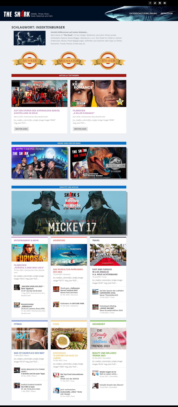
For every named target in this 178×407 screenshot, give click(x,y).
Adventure (66, 274)
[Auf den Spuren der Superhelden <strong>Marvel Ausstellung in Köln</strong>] (39, 93)
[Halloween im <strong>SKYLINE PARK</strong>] (56, 304)
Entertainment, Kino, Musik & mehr (36, 117)
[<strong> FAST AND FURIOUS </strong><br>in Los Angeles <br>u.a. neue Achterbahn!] (108, 255)
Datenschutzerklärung (143, 13)
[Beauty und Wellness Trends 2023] (108, 338)
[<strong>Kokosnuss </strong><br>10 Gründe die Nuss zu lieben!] (69, 338)
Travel (104, 277)
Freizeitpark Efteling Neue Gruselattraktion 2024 (111, 308)
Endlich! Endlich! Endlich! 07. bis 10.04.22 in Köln (31, 386)
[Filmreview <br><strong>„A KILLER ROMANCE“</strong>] (98, 93)
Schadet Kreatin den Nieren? (111, 385)
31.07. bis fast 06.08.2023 (32, 288)
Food (65, 360)
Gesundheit (107, 358)
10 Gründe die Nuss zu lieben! (65, 355)
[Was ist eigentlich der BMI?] (30, 338)
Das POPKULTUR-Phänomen (68, 270)
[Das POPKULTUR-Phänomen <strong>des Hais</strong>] (69, 255)
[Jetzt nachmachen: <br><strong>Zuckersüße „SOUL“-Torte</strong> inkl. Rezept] (56, 390)
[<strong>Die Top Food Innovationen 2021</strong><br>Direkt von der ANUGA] (56, 375)
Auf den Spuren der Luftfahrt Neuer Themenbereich (112, 293)
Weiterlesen (21, 129)
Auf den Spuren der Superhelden (37, 111)
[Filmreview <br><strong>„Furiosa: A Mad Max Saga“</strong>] (30, 253)
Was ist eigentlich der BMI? (29, 353)
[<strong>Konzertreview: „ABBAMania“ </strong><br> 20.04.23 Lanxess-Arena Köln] (17, 305)
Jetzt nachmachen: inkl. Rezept (71, 391)
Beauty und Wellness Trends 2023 (104, 354)
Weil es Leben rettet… (109, 373)
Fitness (26, 355)
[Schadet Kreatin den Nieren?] (95, 386)
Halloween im (72, 303)
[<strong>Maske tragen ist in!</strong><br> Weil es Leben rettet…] (95, 372)
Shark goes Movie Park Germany (70, 290)
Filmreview (83, 111)
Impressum (167, 13)
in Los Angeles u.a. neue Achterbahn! (105, 272)
